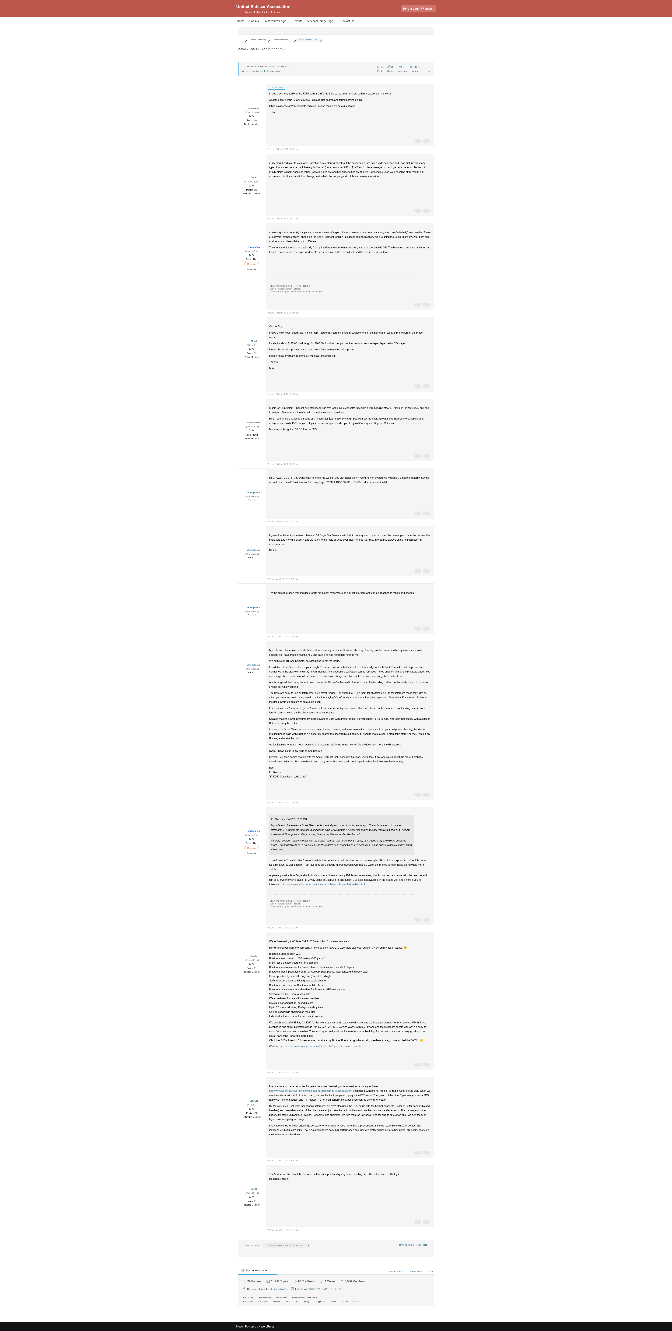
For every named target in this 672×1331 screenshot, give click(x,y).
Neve (239, 1326)
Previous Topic (405, 1244)
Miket (254, 341)
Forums (254, 21)
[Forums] (241, 40)
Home (240, 21)
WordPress (267, 1326)
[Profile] (250, 116)
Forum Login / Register (418, 8)
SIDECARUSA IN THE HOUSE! (326, 1289)
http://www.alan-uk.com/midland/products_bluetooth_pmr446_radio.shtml (323, 884)
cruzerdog (253, 108)
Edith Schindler (279, 1289)
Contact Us (347, 21)
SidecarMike (253, 422)
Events (297, 21)
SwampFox (254, 247)
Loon (254, 177)
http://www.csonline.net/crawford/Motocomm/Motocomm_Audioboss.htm (310, 1090)
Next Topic (421, 1244)
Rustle (263, 71)
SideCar (254, 1101)
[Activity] (253, 116)
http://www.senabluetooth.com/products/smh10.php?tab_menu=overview (321, 1046)
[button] (288, 21)
